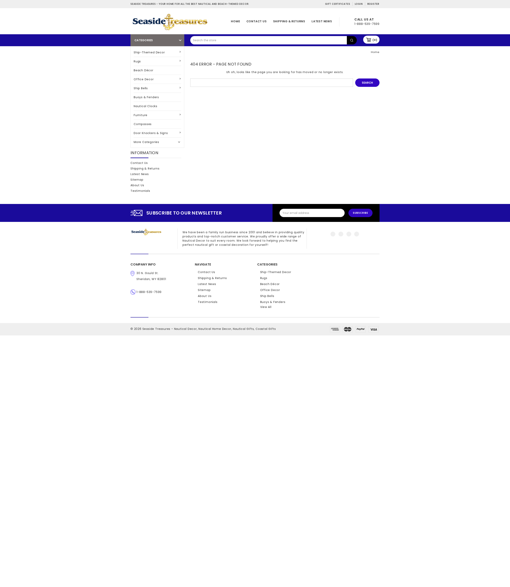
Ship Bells (141, 88)
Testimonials (140, 191)
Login (359, 4)
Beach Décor (143, 70)
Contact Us (256, 21)
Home (235, 21)
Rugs (137, 61)
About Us (137, 185)
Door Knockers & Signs (151, 133)
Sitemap (136, 180)
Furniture (140, 115)
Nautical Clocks (145, 106)
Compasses (143, 124)
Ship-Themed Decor (149, 52)
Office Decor (144, 79)
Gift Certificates (337, 4)
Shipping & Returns (289, 21)
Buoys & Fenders (146, 97)
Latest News (322, 21)
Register (373, 4)
